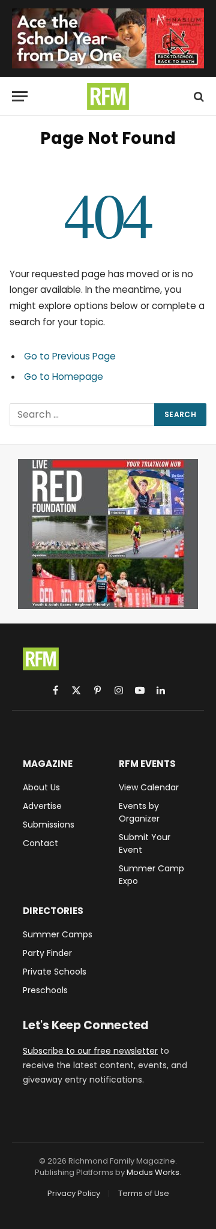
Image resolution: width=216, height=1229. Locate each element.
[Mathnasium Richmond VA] (108, 38)
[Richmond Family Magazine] (108, 96)
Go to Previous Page (70, 356)
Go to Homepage (63, 376)
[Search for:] (82, 414)
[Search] (197, 96)
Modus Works (153, 1172)
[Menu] (20, 96)
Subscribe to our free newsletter (90, 1051)
